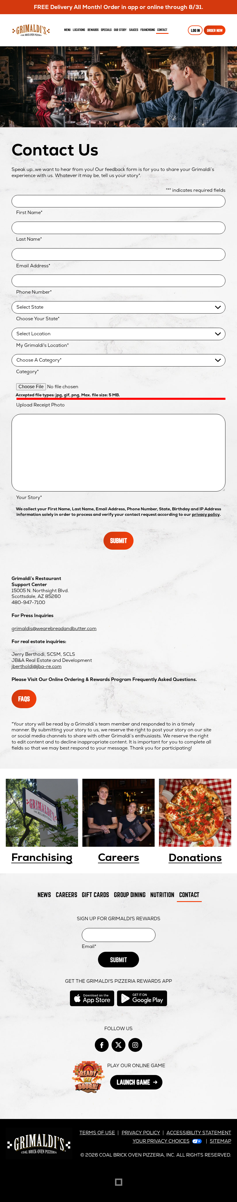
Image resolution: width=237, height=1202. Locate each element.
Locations (79, 30)
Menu (67, 30)
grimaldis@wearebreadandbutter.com (54, 628)
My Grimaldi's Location (42, 345)
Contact (162, 30)
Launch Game (139, 1083)
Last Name (29, 239)
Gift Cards (95, 894)
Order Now (215, 30)
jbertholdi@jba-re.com (37, 666)
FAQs (24, 698)
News (44, 894)
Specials (106, 30)
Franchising (147, 30)
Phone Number (34, 292)
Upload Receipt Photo (40, 405)
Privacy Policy (141, 1133)
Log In (195, 30)
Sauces (134, 31)
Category (27, 372)
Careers (118, 857)
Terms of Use (97, 1133)
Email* (89, 946)
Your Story (29, 497)
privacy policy (206, 514)
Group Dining (130, 894)
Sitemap (220, 1141)
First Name (29, 213)
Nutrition (162, 894)
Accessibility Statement (198, 1133)
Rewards (93, 30)
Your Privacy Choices (161, 1141)
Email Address (33, 266)
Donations (195, 858)
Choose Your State (38, 319)
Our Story (120, 30)
